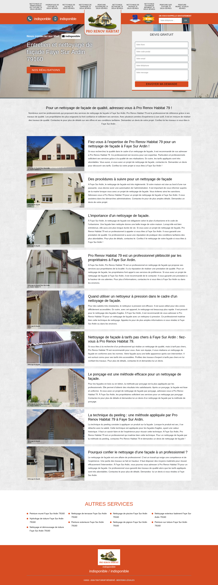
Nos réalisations (46, 70)
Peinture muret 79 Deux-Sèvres (182, 6)
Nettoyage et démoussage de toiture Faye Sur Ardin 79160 (47, 529)
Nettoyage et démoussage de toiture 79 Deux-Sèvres (36, 6)
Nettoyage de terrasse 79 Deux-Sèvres (85, 6)
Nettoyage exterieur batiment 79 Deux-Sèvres (149, 6)
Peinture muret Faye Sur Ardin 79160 (47, 513)
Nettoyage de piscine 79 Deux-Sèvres (117, 6)
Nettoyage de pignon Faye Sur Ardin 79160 (130, 524)
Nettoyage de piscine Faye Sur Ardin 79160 (130, 515)
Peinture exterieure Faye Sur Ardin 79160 (87, 524)
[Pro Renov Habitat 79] (102, 22)
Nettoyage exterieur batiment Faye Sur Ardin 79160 (173, 515)
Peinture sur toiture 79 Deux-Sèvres (166, 6)
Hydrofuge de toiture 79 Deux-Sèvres (52, 6)
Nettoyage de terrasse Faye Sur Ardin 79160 (89, 515)
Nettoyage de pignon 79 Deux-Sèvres (132, 6)
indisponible (42, 19)
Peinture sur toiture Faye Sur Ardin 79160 (171, 524)
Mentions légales (125, 580)
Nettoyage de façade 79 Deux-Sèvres (68, 6)
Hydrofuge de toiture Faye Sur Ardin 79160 (46, 520)
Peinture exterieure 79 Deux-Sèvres (101, 6)
